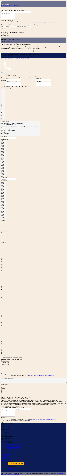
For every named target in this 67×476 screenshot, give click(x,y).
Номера (7, 58)
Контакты (17, 58)
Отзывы (12, 58)
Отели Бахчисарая (14, 5)
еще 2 (9, 451)
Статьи (9, 458)
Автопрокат (5, 362)
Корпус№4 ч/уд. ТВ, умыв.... (13, 444)
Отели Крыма (4, 5)
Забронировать (25, 58)
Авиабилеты (5, 361)
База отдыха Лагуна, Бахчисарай (7, 455)
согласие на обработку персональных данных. (43, 22)
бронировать (9, 74)
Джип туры (5, 364)
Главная (3, 58)
